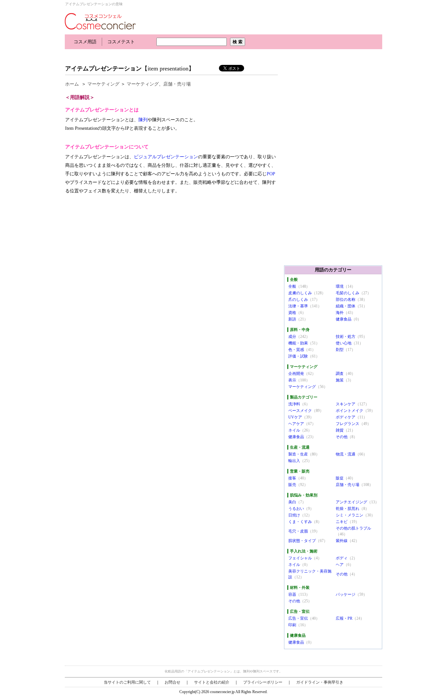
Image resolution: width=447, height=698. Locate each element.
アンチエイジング (351, 502)
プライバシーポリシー (262, 682)
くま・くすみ (300, 521)
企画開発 (296, 373)
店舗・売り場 (177, 84)
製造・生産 (298, 454)
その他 (342, 437)
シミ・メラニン (349, 515)
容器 (292, 594)
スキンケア (345, 404)
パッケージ (345, 594)
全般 (292, 286)
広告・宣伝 (298, 618)
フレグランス (347, 423)
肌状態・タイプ (302, 540)
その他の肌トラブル (353, 528)
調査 (340, 373)
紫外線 (342, 540)
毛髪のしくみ (347, 293)
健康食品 (343, 319)
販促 (340, 478)
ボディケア (345, 417)
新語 (292, 319)
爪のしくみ (298, 299)
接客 (292, 478)
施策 (340, 380)
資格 (292, 312)
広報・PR (344, 618)
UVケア (295, 417)
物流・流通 (345, 454)
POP (271, 173)
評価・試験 (298, 356)
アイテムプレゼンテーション (103, 68)
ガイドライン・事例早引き (319, 682)
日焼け (294, 515)
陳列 (143, 119)
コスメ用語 (85, 41)
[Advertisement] (184, 54)
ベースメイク (300, 410)
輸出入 (294, 460)
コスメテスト (121, 41)
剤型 (340, 349)
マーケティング (103, 84)
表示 (292, 380)
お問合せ (172, 682)
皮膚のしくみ (300, 293)
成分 (292, 336)
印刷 (292, 625)
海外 (340, 312)
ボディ (342, 558)
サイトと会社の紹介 (211, 682)
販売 (292, 484)
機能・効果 (298, 343)
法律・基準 (298, 306)
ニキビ (342, 521)
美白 (292, 502)
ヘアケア (296, 423)
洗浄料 (294, 404)
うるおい (296, 508)
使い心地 (343, 343)
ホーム (72, 84)
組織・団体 (345, 306)
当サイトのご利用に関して (127, 682)
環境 (340, 286)
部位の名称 (345, 299)
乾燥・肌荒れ (347, 508)
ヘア (340, 564)
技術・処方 (345, 336)
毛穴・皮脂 (298, 531)
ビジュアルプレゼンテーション (166, 156)
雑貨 (340, 430)
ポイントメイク (349, 410)
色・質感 (296, 349)
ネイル (294, 430)
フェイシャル (300, 558)
